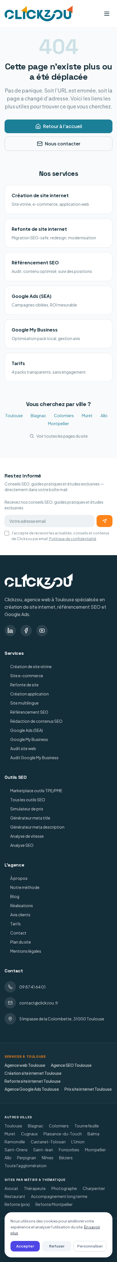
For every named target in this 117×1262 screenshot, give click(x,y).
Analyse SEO (22, 845)
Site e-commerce (26, 675)
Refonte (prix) (17, 1204)
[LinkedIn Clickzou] (10, 630)
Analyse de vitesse (27, 836)
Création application (29, 693)
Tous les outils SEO (27, 799)
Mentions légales (25, 951)
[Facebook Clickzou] (26, 630)
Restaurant (15, 1196)
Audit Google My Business (34, 757)
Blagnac (38, 415)
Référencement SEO (29, 712)
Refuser (56, 1246)
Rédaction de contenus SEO (36, 721)
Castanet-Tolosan (48, 1141)
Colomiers (64, 415)
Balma (93, 1133)
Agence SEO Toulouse (71, 1065)
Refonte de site (24, 684)
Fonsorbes (69, 1149)
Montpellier (58, 423)
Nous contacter (62, 144)
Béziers (66, 1157)
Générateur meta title (30, 817)
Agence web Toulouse (25, 1065)
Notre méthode (24, 887)
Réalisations (21, 905)
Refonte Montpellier (54, 1204)
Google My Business (29, 739)
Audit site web (23, 748)
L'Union (78, 1141)
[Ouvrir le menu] (106, 13)
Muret (87, 415)
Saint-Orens (16, 1149)
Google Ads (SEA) (26, 730)
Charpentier (94, 1188)
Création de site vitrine (31, 666)
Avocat (11, 1188)
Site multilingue (24, 702)
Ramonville (15, 1141)
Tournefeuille (86, 1125)
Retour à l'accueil (62, 126)
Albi (104, 415)
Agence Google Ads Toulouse (32, 1089)
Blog (14, 896)
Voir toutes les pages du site (62, 435)
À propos (19, 878)
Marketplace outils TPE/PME (36, 790)
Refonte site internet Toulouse (32, 1081)
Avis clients (20, 914)
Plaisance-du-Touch (62, 1133)
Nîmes (47, 1157)
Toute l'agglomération (26, 1165)
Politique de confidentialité (72, 539)
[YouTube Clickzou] (42, 630)
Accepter (25, 1246)
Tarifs (15, 923)
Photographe (64, 1188)
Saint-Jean (43, 1149)
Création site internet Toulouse (33, 1073)
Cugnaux (29, 1133)
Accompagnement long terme (59, 1196)
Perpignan (26, 1157)
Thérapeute (35, 1188)
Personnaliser (90, 1246)
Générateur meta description (37, 826)
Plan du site (20, 941)
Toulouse (14, 415)
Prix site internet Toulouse (88, 1089)
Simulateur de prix (26, 808)
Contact (18, 932)
